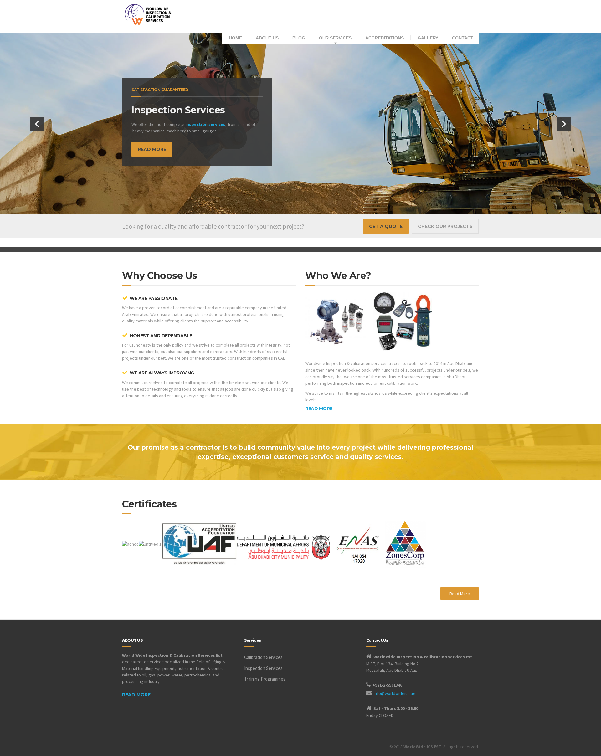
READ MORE (152, 149)
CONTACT (462, 37)
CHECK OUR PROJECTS (445, 226)
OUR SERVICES (335, 37)
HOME (235, 37)
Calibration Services (263, 657)
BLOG (298, 37)
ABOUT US (267, 37)
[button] (37, 124)
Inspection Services (263, 668)
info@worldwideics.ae (394, 693)
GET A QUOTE (386, 226)
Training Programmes (264, 679)
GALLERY (428, 37)
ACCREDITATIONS (384, 37)
